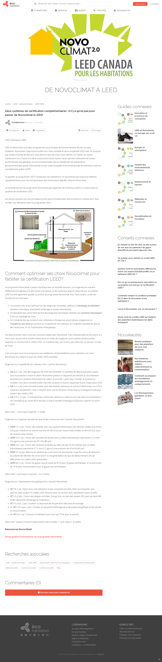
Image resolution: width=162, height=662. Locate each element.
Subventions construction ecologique (55, 563)
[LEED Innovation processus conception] (125, 126)
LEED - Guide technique (23, 104)
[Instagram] (30, 635)
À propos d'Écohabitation (82, 629)
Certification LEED (46, 568)
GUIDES (81, 10)
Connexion (154, 4)
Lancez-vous (140, 4)
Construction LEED (28, 568)
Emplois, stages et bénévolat (84, 635)
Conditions (76, 645)
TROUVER (101, 10)
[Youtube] (26, 635)
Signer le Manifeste (80, 638)
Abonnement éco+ (127, 632)
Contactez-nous (79, 642)
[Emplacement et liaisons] (125, 194)
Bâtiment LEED (12, 568)
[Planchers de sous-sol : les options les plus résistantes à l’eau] (125, 354)
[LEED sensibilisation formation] (125, 229)
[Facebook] (21, 635)
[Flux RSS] (47, 635)
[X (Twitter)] (38, 635)
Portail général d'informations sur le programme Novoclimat (33, 536)
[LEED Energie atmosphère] (125, 160)
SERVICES (62, 10)
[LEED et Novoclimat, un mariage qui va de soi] (125, 143)
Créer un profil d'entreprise (130, 629)
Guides (8, 104)
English (100, 654)
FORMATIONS (40, 10)
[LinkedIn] (34, 635)
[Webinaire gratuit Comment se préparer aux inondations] (125, 388)
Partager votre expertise (130, 635)
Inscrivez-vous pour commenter (55, 592)
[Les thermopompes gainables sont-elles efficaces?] (125, 405)
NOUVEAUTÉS (123, 10)
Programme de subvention (84, 563)
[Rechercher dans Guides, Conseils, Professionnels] (36, 4)
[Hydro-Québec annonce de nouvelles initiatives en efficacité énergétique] (125, 371)
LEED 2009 (39, 104)
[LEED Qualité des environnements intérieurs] (125, 177)
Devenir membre (79, 632)
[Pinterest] (43, 635)
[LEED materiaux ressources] (125, 211)
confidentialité (90, 645)
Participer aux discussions (130, 638)
